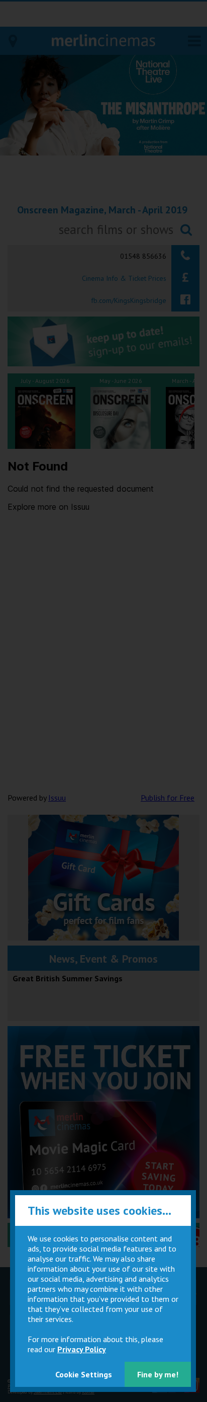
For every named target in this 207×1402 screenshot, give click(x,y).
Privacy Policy (81, 1349)
